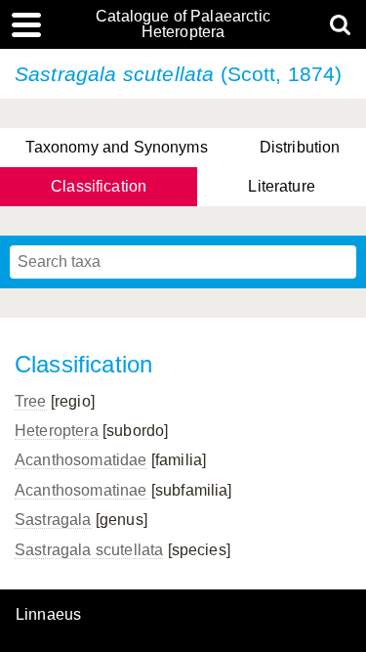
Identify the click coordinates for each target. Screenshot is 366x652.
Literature (281, 186)
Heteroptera (57, 430)
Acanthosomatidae (81, 460)
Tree (31, 401)
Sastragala (53, 519)
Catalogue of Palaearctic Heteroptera (183, 24)
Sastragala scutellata (89, 550)
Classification (98, 186)
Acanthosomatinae (81, 490)
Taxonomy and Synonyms (116, 147)
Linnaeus (48, 615)
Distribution (300, 147)
